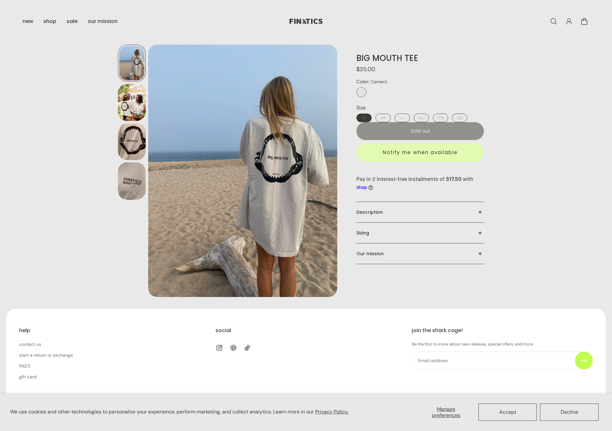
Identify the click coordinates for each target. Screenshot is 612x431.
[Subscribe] (584, 360)
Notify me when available (420, 152)
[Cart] (584, 21)
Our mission (370, 253)
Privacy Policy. (331, 411)
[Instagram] (219, 348)
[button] (361, 92)
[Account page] (569, 21)
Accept (507, 412)
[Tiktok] (247, 348)
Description (369, 212)
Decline (569, 412)
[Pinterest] (233, 348)
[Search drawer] (553, 21)
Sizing (362, 233)
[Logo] (306, 21)
